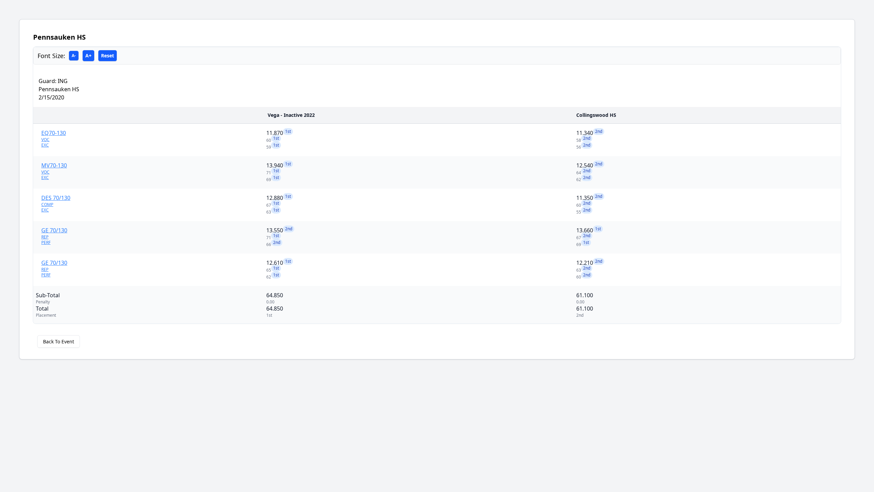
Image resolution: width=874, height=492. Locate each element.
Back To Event (58, 341)
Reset (107, 55)
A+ (88, 55)
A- (74, 55)
